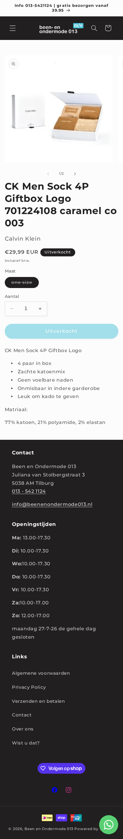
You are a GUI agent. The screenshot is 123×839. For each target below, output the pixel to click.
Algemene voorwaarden (41, 673)
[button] (12, 28)
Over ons (23, 729)
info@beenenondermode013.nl (52, 504)
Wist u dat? (26, 743)
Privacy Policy (29, 687)
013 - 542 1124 (29, 491)
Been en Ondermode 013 (48, 829)
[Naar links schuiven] (48, 173)
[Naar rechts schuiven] (75, 173)
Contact (21, 715)
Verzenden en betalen (38, 701)
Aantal (12, 296)
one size (25, 283)
